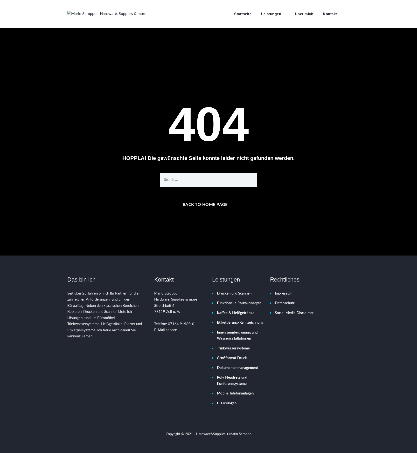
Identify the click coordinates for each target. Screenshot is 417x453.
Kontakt (330, 14)
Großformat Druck (232, 358)
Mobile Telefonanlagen (235, 393)
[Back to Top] (406, 445)
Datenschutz (285, 303)
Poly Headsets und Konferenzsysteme (232, 381)
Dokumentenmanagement (237, 368)
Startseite (242, 14)
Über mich (304, 14)
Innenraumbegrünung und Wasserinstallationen (237, 336)
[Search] (347, 14)
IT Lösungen (226, 403)
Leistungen (271, 14)
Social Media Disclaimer (294, 313)
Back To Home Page (205, 205)
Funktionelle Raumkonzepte (239, 303)
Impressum (283, 293)
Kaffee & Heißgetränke (235, 313)
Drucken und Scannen (234, 293)
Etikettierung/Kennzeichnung (240, 322)
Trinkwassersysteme (233, 348)
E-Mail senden (165, 330)
